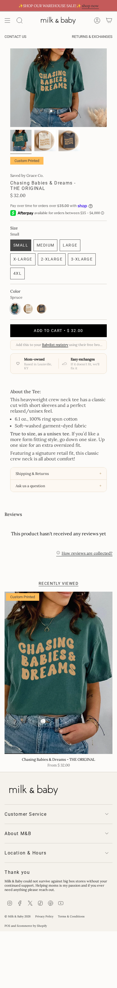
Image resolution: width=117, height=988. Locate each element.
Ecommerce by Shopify (32, 926)
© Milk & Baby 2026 (18, 916)
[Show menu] (7, 20)
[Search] (20, 20)
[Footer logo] (33, 789)
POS (7, 926)
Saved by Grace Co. (26, 175)
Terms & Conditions (71, 916)
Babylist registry (55, 345)
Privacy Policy (44, 916)
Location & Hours (26, 853)
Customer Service (26, 814)
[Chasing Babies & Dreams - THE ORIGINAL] (58, 673)
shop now (90, 5)
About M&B (18, 833)
